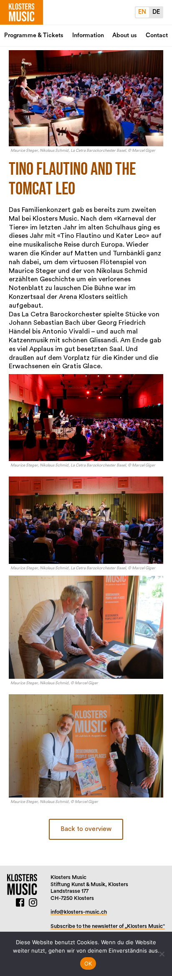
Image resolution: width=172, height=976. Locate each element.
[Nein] (161, 954)
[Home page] (21, 12)
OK (88, 963)
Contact (157, 35)
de (156, 12)
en (142, 12)
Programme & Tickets (33, 35)
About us (124, 35)
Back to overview (86, 829)
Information (88, 35)
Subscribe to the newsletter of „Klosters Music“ (108, 926)
